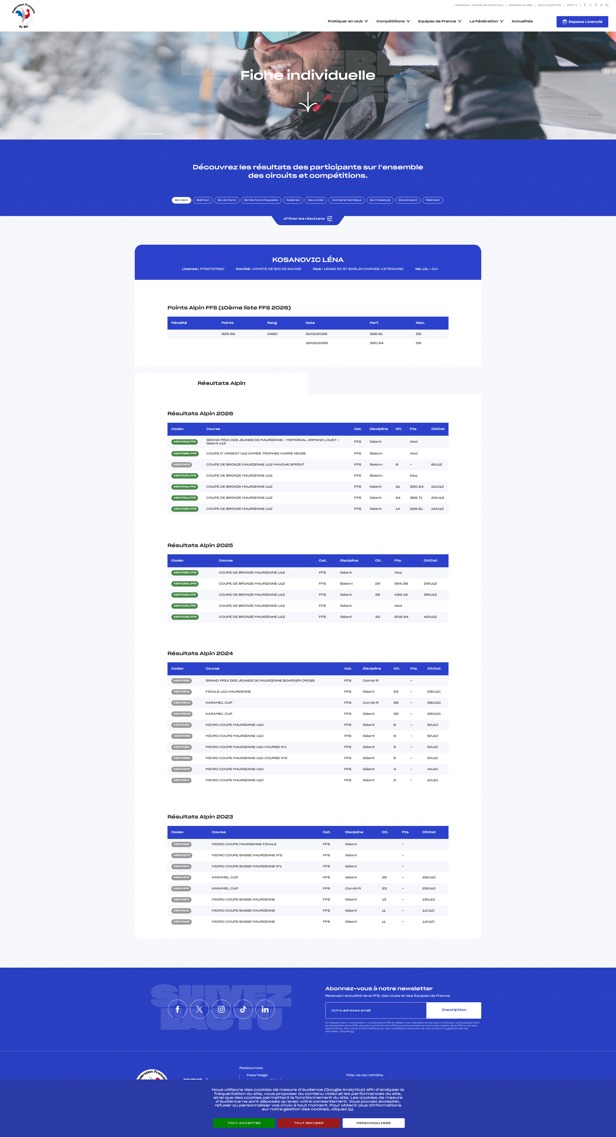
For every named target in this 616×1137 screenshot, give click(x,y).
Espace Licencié (586, 22)
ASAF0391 (181, 747)
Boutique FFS (549, 5)
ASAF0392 (181, 758)
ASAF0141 (181, 911)
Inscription (454, 1010)
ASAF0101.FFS (184, 606)
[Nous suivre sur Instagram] (596, 5)
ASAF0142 (181, 922)
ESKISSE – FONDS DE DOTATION (479, 5)
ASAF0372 (181, 769)
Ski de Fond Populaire (261, 200)
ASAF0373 (181, 855)
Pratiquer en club (345, 21)
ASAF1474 (181, 889)
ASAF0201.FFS (184, 584)
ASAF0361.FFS (184, 509)
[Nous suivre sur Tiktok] (601, 5)
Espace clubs (520, 5)
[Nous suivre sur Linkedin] (607, 5)
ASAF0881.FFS (185, 454)
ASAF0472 (181, 465)
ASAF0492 (181, 736)
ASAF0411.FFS (184, 487)
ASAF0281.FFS (184, 573)
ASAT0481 (181, 844)
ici (352, 1031)
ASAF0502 (181, 714)
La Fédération (484, 21)
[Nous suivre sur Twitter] (590, 5)
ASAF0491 (181, 725)
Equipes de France (437, 21)
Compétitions (390, 21)
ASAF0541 (181, 692)
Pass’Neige (257, 1075)
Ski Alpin (181, 200)
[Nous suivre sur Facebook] (585, 5)
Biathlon (202, 200)
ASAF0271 (181, 900)
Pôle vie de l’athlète (364, 1075)
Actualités (522, 21)
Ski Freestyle (380, 200)
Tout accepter (244, 1123)
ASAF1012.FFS (184, 442)
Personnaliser (374, 1123)
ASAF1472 (181, 877)
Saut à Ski (316, 200)
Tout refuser (309, 1123)
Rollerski (293, 200)
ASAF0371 (181, 780)
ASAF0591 (181, 681)
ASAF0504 (181, 703)
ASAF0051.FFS (185, 617)
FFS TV (572, 5)
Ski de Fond (227, 200)
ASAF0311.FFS (184, 498)
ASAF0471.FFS (184, 476)
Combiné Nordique (347, 200)
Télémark (432, 200)
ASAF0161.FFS (184, 595)
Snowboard (408, 200)
